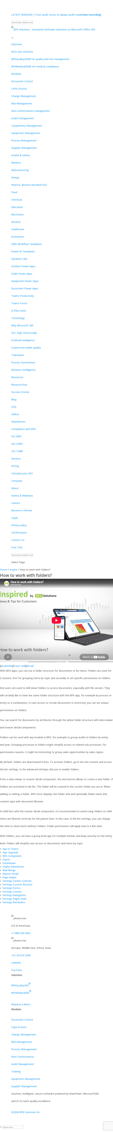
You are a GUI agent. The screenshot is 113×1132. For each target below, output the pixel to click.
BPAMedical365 (21, 991)
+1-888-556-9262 (20, 933)
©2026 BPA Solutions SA (25, 1112)
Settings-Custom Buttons (17, 884)
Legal (14, 517)
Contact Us (17, 540)
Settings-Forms (11, 888)
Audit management (22, 118)
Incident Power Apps (23, 266)
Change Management (23, 96)
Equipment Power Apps (25, 281)
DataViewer (9, 863)
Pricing (15, 466)
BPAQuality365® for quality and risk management (40, 59)
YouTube (16, 970)
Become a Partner (21, 510)
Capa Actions (18, 1027)
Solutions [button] (16, 44)
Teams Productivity (22, 295)
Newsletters (18, 421)
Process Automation (23, 362)
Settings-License (11, 891)
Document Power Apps (24, 288)
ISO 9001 (16, 436)
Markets (16, 162)
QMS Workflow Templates (26, 244)
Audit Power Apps (21, 273)
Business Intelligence (23, 369)
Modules (16, 73)
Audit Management (22, 1064)
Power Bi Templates (23, 251)
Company (16, 480)
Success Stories (20, 392)
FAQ (13, 406)
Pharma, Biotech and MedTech (29, 184)
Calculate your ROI (22, 473)
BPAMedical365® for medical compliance (35, 66)
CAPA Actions (19, 88)
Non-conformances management (30, 110)
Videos (15, 414)
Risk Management (21, 103)
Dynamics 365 (19, 258)
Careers (15, 503)
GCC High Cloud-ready (24, 332)
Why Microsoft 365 (22, 325)
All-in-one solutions (22, 51)
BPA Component (12, 856)
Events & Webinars (22, 495)
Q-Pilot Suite (18, 310)
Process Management (24, 140)
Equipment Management (25, 133)
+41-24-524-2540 (20, 955)
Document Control (22, 81)
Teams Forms (19, 303)
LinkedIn (16, 962)
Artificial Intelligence (23, 340)
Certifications (19, 532)
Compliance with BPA (23, 429)
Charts (6, 859)
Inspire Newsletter (13, 866)
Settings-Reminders (13, 902)
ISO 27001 (17, 443)
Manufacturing (20, 170)
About (15, 488)
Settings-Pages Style (14, 898)
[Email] (29, 666)
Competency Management (26, 125)
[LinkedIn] (6, 666)
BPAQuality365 (21, 984)
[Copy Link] (18, 666)
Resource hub (19, 384)
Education (17, 207)
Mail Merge (9, 870)
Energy (15, 177)
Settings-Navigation (14, 895)
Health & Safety (20, 155)
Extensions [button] (17, 236)
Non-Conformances (22, 1056)
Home (3, 569)
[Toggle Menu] (12, 37)
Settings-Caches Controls (17, 880)
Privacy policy (19, 525)
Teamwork (17, 355)
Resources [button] (17, 377)
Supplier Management (24, 147)
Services (16, 221)
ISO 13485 (17, 451)
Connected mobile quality (26, 347)
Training (16, 1071)
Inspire (13, 569)
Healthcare (17, 229)
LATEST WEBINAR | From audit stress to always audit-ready (56, 14)
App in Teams (10, 848)
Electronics (17, 214)
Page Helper (9, 877)
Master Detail (10, 873)
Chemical (16, 199)
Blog (14, 399)
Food (14, 192)
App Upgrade (10, 852)
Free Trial (16, 547)
